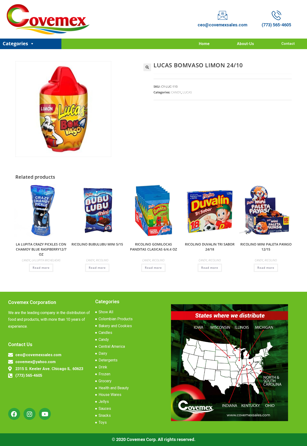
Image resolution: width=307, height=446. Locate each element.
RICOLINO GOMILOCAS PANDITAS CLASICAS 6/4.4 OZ (153, 247)
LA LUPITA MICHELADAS (46, 260)
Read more (41, 268)
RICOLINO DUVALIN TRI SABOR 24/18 (210, 247)
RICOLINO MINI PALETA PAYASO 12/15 (266, 247)
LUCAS (187, 92)
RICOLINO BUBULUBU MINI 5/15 (97, 244)
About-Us (245, 43)
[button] (147, 67)
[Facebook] (14, 414)
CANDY (176, 92)
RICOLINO (102, 260)
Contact (288, 43)
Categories (15, 43)
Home (204, 43)
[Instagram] (29, 414)
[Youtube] (45, 414)
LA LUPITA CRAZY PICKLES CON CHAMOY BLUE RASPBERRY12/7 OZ (41, 249)
